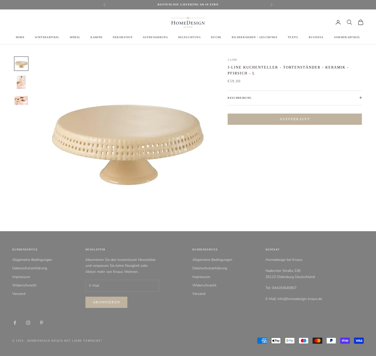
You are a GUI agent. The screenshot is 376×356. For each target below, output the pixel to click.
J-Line (232, 59)
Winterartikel (47, 37)
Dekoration (122, 37)
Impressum (21, 276)
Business (316, 37)
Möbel (75, 37)
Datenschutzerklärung (29, 268)
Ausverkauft (295, 119)
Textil (293, 37)
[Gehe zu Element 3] (21, 100)
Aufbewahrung (155, 37)
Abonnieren (106, 302)
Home (20, 37)
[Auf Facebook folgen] (14, 322)
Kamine (97, 37)
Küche (216, 37)
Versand (18, 293)
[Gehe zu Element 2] (21, 82)
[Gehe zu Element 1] (21, 64)
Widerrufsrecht (24, 285)
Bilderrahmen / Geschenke (255, 37)
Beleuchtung (189, 37)
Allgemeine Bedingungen (32, 259)
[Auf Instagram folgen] (28, 322)
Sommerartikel (347, 37)
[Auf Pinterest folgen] (41, 322)
